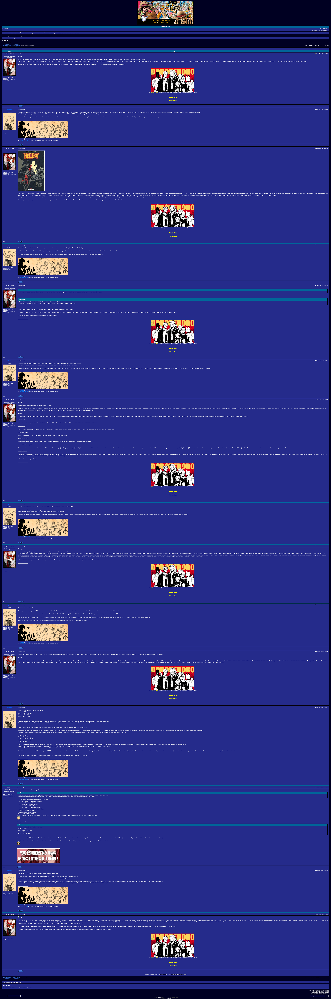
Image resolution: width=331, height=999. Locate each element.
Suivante (327, 45)
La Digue (18, 38)
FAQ (321, 28)
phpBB (159, 997)
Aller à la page (308, 45)
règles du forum (24, 140)
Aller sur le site (165, 26)
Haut (3, 106)
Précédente (313, 45)
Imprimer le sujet (6, 48)
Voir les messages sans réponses (9, 35)
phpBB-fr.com (168, 998)
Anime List (27, 139)
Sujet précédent (318, 48)
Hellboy (5, 41)
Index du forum (6, 38)
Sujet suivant (325, 48)
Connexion (5, 28)
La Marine (10, 42)
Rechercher (326, 28)
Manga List (21, 139)
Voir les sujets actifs (21, 35)
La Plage (13, 38)
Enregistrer (76, 33)
